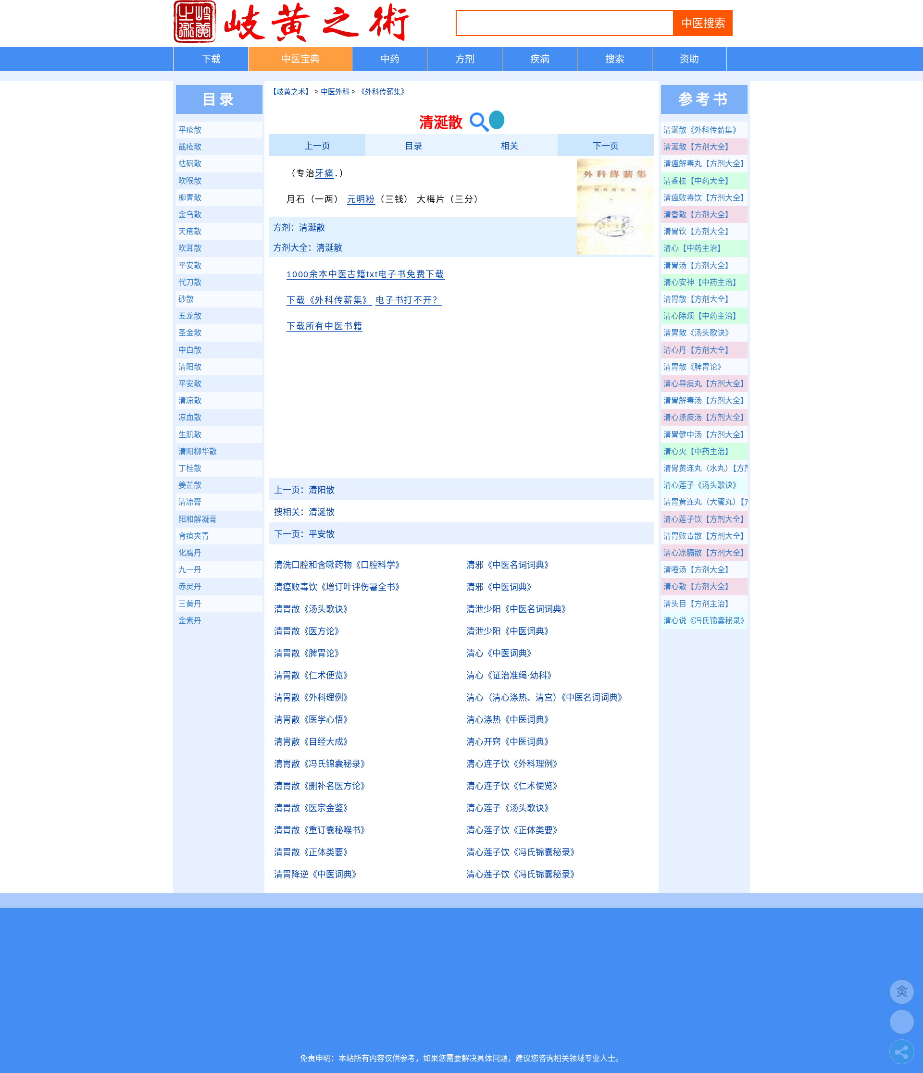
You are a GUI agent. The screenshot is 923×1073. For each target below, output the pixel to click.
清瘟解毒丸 (705, 164)
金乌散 (189, 214)
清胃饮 (698, 231)
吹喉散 (189, 181)
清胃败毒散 (705, 536)
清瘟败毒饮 (339, 587)
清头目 (698, 604)
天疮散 (189, 231)
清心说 (705, 621)
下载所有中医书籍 (324, 326)
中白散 (189, 350)
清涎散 (304, 512)
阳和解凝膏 (197, 519)
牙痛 (324, 173)
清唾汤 (698, 570)
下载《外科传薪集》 (329, 300)
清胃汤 (698, 265)
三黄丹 (189, 604)
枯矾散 (189, 164)
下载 (211, 59)
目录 (413, 146)
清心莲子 (509, 808)
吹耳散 (189, 248)
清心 (501, 653)
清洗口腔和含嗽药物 (339, 565)
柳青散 (189, 198)
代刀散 (189, 282)
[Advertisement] (461, 411)
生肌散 (189, 435)
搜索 (614, 59)
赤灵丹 (189, 586)
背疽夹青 (193, 536)
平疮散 (189, 130)
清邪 (509, 565)
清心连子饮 (513, 764)
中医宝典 (300, 59)
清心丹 (698, 350)
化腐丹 (189, 553)
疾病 (539, 59)
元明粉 (361, 199)
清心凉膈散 (705, 553)
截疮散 (189, 147)
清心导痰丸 (705, 384)
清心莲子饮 (513, 830)
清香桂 (698, 181)
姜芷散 (189, 485)
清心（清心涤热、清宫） (546, 698)
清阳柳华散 (197, 451)
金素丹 (189, 621)
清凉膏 (189, 502)
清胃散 (313, 609)
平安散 (304, 534)
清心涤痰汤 (705, 417)
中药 (389, 59)
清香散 (698, 214)
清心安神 (701, 282)
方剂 (464, 59)
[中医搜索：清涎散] (475, 122)
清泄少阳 (518, 609)
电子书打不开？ (408, 300)
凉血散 (189, 417)
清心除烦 (701, 316)
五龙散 (189, 316)
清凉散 (189, 400)
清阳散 (304, 490)
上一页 (317, 146)
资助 (689, 59)
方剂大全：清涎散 (307, 248)
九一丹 (189, 570)
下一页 (606, 146)
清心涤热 (509, 720)
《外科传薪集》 (383, 91)
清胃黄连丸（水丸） (705, 468)
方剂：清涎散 (299, 228)
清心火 (698, 451)
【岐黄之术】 (290, 91)
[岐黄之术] (293, 41)
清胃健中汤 (705, 435)
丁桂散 (189, 468)
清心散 (698, 586)
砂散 (186, 299)
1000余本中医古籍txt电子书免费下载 (366, 274)
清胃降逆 (317, 874)
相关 (509, 146)
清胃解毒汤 (705, 400)
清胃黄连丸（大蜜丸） (705, 502)
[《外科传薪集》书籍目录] (615, 252)
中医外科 (335, 91)
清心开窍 (509, 742)
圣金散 (189, 333)
